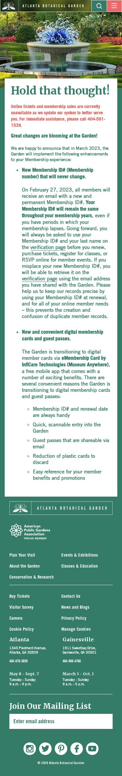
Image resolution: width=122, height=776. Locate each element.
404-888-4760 (72, 661)
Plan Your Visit (22, 555)
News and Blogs (75, 608)
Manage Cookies (76, 630)
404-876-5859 (18, 661)
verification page (48, 247)
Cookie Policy (21, 630)
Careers (16, 619)
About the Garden (24, 566)
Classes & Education (79, 566)
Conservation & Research (31, 577)
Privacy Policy (73, 619)
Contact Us (70, 597)
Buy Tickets (19, 597)
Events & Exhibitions (79, 555)
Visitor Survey (21, 608)
